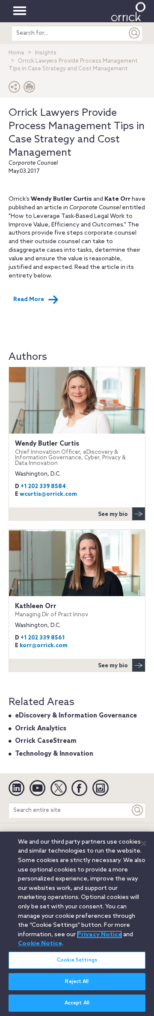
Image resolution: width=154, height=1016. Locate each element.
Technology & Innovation (54, 754)
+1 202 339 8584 (43, 486)
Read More (28, 299)
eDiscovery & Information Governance (76, 716)
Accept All (77, 1003)
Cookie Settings (77, 960)
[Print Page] (30, 89)
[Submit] (134, 33)
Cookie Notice (40, 943)
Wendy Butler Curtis (70, 453)
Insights (45, 53)
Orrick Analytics (40, 729)
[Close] (143, 843)
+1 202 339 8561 (43, 638)
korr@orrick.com (44, 645)
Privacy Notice (99, 934)
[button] (15, 89)
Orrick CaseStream (46, 741)
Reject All (77, 982)
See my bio (113, 514)
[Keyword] (137, 810)
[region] (77, 924)
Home (16, 53)
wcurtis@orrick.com (48, 494)
